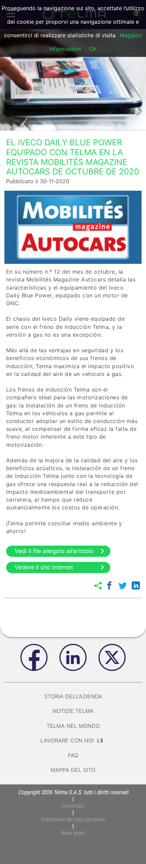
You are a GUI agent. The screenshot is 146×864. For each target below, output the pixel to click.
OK (93, 48)
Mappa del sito (73, 769)
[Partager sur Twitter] (122, 586)
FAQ (73, 755)
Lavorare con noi (67, 740)
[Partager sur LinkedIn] (136, 586)
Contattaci (73, 805)
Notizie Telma (73, 711)
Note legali (73, 832)
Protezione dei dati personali (73, 819)
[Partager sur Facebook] (109, 586)
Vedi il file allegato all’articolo (54, 551)
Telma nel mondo (73, 725)
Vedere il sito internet (44, 567)
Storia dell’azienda (73, 696)
